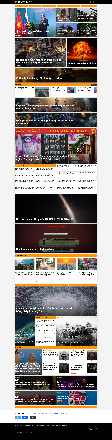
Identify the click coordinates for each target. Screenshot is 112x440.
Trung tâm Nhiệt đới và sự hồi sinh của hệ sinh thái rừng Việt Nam (70, 342)
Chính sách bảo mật (55, 425)
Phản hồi (33, 425)
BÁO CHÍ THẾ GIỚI (41, 318)
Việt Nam (34, 413)
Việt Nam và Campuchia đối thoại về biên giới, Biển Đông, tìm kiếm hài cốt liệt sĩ (24, 342)
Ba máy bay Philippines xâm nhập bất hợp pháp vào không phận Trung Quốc (23, 338)
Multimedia (59, 9)
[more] (54, 36)
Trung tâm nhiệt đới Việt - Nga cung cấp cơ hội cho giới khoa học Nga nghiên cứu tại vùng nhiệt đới (73, 333)
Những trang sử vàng (63, 328)
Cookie (48, 425)
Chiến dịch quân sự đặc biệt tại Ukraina (65, 24)
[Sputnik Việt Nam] (21, 3)
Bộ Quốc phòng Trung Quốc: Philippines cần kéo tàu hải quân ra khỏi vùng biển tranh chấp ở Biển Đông (24, 334)
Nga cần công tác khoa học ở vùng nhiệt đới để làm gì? (68, 330)
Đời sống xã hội (56, 413)
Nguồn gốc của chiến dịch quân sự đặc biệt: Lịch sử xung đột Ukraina (34, 39)
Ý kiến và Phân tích (21, 255)
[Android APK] (93, 429)
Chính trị (44, 413)
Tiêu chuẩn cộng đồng (41, 425)
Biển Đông (18, 331)
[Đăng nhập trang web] (93, 2)
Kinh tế (49, 413)
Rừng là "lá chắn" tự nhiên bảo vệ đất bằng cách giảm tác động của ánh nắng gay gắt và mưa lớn (72, 339)
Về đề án (16, 425)
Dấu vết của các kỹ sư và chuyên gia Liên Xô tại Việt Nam (68, 336)
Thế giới (39, 413)
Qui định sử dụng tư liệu (25, 425)
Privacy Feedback (64, 425)
